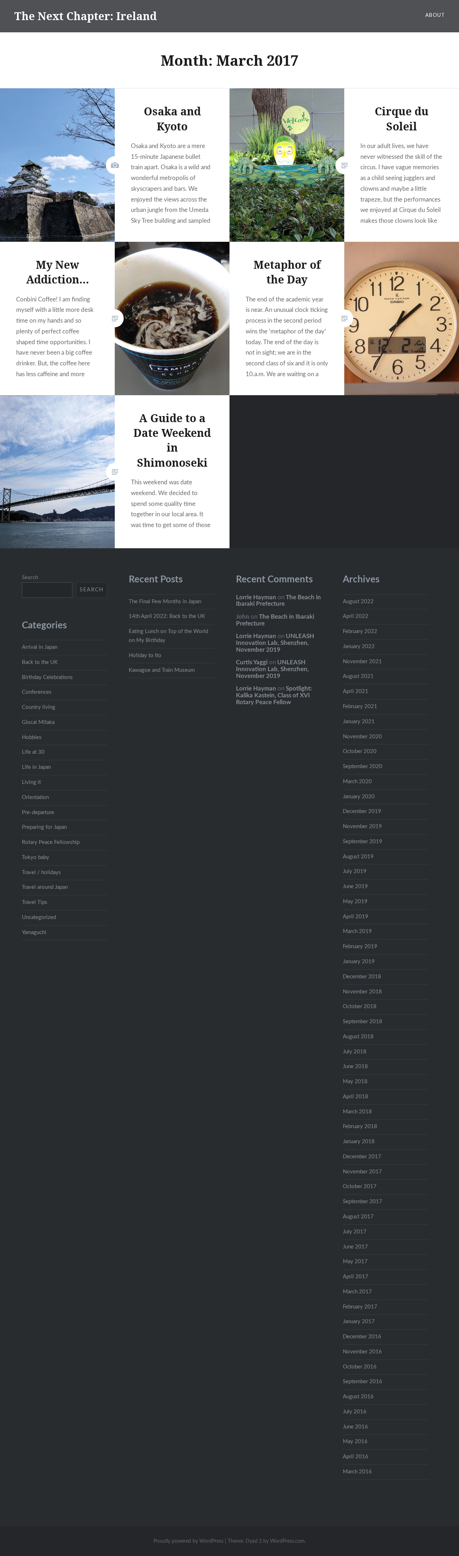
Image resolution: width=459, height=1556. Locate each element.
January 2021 (359, 721)
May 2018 (355, 1081)
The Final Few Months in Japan (165, 601)
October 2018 (360, 1006)
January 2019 (359, 961)
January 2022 (359, 646)
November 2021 (362, 661)
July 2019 (354, 871)
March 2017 (357, 1291)
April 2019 (355, 916)
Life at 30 (33, 752)
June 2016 (355, 1427)
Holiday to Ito (145, 655)
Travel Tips (34, 902)
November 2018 (362, 991)
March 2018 (357, 1111)
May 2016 (355, 1441)
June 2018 (355, 1066)
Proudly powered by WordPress (188, 1541)
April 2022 (355, 616)
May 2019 (355, 901)
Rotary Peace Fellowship (51, 842)
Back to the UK (40, 662)
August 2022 (358, 601)
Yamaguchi (34, 932)
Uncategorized (39, 917)
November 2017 (362, 1171)
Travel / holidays (41, 872)
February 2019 (360, 946)
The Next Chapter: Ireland (85, 16)
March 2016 (357, 1471)
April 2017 (355, 1276)
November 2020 (362, 736)
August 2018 (358, 1036)
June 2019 (355, 886)
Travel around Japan (45, 887)
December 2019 (362, 811)
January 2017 (359, 1321)
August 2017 (358, 1216)
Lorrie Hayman (256, 597)
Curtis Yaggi (252, 662)
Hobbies (32, 737)
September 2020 (362, 766)
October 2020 (360, 751)
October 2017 (360, 1186)
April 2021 (355, 691)
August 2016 (358, 1396)
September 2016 (362, 1381)
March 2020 (357, 781)
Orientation (35, 797)
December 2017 (362, 1156)
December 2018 (362, 976)
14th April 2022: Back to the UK (167, 616)
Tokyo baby (35, 857)
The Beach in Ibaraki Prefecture (278, 600)
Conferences (37, 692)
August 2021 (358, 676)
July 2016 (354, 1411)
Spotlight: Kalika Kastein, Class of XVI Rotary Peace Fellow (274, 695)
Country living (38, 707)
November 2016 (362, 1351)
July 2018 (354, 1051)
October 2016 (360, 1367)
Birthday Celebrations (47, 677)
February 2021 (360, 706)
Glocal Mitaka (38, 722)
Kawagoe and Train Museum (162, 670)
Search (30, 577)
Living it (31, 782)
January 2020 (359, 796)
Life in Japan (36, 767)
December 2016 (362, 1336)
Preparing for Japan (44, 827)
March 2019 (357, 931)
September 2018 (362, 1021)
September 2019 (362, 841)
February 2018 (360, 1126)
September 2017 (362, 1201)
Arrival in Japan (39, 647)
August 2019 (358, 856)
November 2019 (362, 826)
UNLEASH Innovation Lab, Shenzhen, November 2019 (275, 642)
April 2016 (355, 1456)
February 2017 (360, 1307)
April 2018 (355, 1096)
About (435, 15)
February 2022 (360, 631)
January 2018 (359, 1141)
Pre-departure (38, 812)
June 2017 (355, 1247)
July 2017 (354, 1231)
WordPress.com (287, 1541)
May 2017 (355, 1261)
